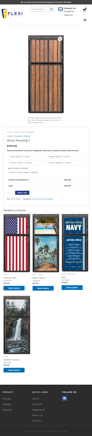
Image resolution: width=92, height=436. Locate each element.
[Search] (51, 9)
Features (7, 409)
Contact (36, 420)
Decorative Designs (22, 136)
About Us (37, 415)
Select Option (14, 288)
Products (37, 404)
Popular (6, 398)
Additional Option (18, 168)
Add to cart (22, 193)
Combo (16, 132)
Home (9, 132)
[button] (85, 20)
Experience (38, 409)
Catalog (6, 404)
